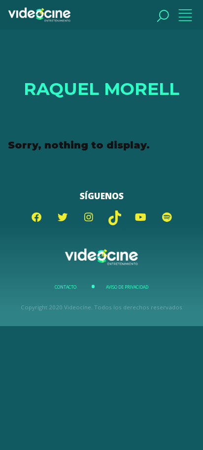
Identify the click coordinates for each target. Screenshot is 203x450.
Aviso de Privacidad (127, 287)
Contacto (65, 287)
